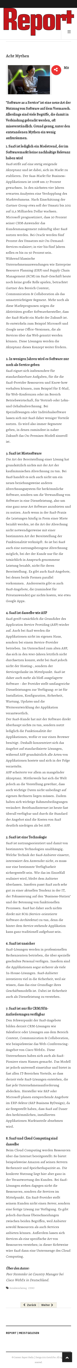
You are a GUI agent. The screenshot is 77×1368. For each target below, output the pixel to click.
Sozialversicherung (18, 1288)
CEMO (31, 1288)
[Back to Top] (67, 1357)
